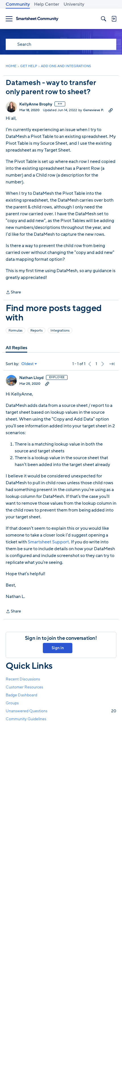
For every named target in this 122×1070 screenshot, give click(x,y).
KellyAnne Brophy (35, 104)
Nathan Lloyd (31, 377)
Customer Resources (24, 687)
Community (18, 4)
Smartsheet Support (48, 542)
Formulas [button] (15, 330)
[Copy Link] (110, 110)
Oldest (27, 364)
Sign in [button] (58, 648)
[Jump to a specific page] (111, 364)
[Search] (103, 19)
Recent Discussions (23, 679)
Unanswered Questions (61, 711)
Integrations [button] (60, 330)
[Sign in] (114, 19)
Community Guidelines (26, 719)
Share (13, 292)
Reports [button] (36, 330)
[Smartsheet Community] (37, 19)
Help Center (46, 4)
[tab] (16, 348)
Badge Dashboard (21, 695)
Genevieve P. (93, 110)
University (74, 4)
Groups (12, 703)
